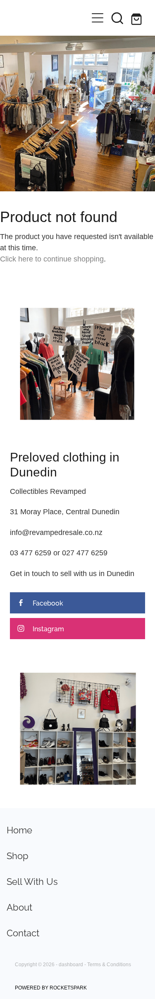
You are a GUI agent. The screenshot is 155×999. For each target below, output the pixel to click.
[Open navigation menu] (97, 18)
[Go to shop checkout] (137, 18)
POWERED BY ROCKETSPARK (51, 987)
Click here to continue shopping (52, 258)
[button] (117, 18)
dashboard (71, 964)
